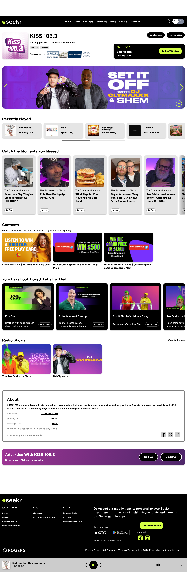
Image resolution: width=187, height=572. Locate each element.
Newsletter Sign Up (151, 525)
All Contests (38, 513)
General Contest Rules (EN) (44, 517)
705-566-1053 (49, 413)
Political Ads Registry (11, 525)
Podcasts (101, 21)
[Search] (168, 21)
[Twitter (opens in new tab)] (170, 434)
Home (67, 21)
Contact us (156, 35)
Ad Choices (109, 550)
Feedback (67, 517)
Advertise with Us (9, 521)
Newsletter (175, 35)
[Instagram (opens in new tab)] (177, 434)
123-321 (53, 418)
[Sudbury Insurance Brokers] (69, 54)
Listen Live (172, 51)
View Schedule (176, 340)
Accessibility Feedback (72, 521)
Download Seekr (70, 513)
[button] (32, 565)
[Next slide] (182, 184)
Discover (135, 21)
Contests (88, 21)
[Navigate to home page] (12, 22)
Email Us (171, 457)
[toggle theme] (178, 21)
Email (55, 423)
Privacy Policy (92, 550)
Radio (77, 21)
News (113, 21)
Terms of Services (127, 550)
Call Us (148, 457)
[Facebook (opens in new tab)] (163, 434)
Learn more (163, 87)
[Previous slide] (5, 87)
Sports (123, 21)
